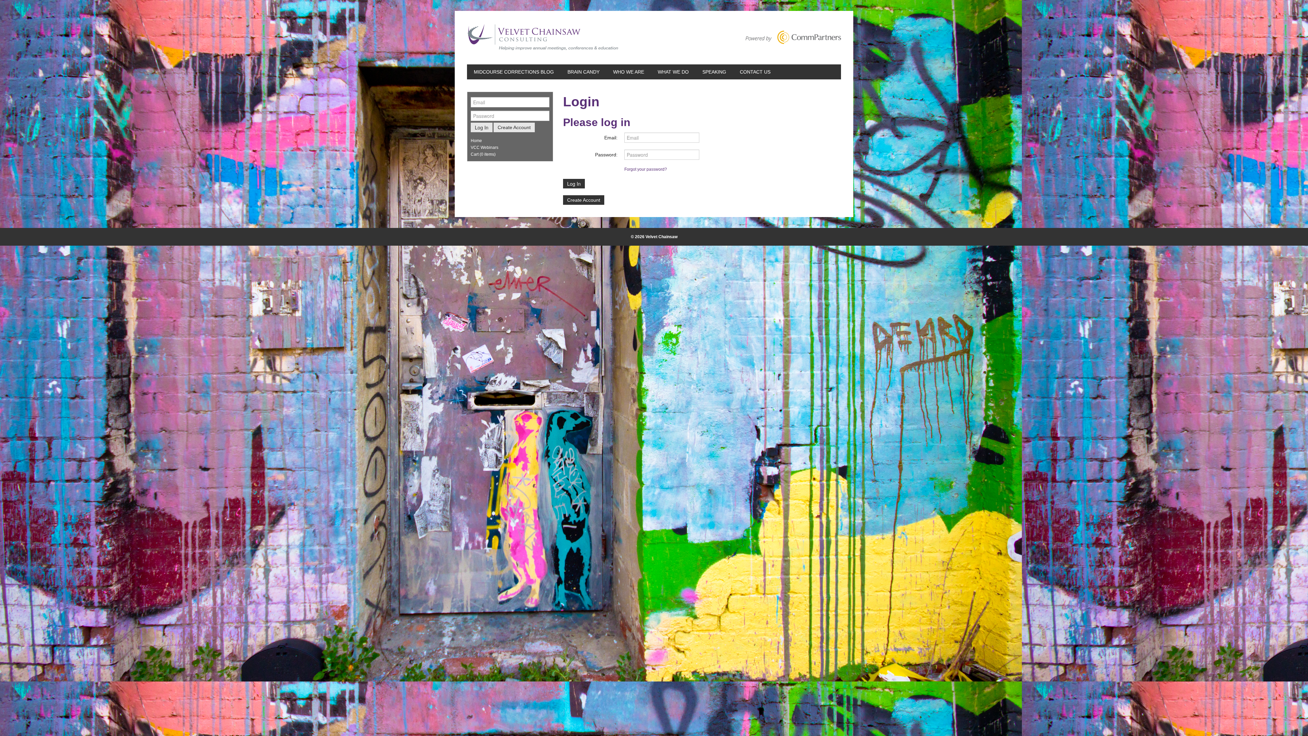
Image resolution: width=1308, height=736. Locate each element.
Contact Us (755, 72)
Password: (606, 154)
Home (476, 140)
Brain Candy (583, 72)
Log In (574, 183)
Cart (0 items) (483, 154)
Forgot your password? (645, 169)
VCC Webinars (484, 147)
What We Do (673, 72)
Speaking (714, 72)
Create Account (583, 200)
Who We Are (628, 72)
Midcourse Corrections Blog (514, 72)
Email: (611, 137)
